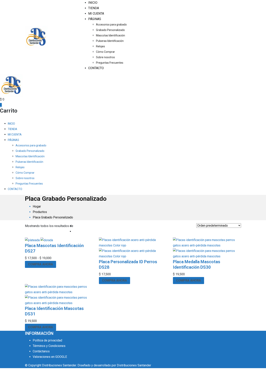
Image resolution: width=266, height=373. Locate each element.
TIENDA (93, 8)
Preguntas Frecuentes (109, 62)
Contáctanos (41, 351)
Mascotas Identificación (110, 35)
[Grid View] (74, 226)
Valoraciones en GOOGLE (50, 357)
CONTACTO (96, 68)
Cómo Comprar (105, 51)
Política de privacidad (47, 340)
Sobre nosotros (105, 57)
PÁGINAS (94, 19)
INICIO (92, 2)
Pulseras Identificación (110, 40)
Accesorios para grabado (111, 24)
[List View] (74, 231)
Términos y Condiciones (49, 346)
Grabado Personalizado (110, 30)
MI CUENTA (96, 13)
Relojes (100, 46)
